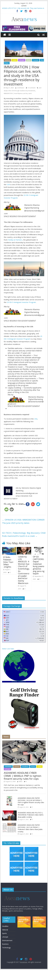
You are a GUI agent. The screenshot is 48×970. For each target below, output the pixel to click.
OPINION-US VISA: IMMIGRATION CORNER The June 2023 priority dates (23, 521)
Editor (20, 781)
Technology (6, 948)
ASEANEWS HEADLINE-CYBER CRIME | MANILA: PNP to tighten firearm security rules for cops (22, 775)
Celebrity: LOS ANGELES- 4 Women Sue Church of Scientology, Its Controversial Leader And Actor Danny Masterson (24, 570)
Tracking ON (22, 681)
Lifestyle (21, 60)
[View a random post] (43, 34)
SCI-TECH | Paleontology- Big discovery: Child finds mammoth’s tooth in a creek (23, 534)
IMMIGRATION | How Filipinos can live (16, 93)
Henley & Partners (15, 240)
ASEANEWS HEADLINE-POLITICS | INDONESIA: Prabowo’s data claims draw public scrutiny (30, 815)
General (7, 60)
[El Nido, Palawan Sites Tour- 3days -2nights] (9, 548)
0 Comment (31, 88)
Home (33, 767)
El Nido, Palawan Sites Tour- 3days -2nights (8, 562)
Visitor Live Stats (8, 649)
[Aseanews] (4, 34)
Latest (14, 60)
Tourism (35, 60)
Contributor (20, 88)
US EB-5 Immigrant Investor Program (21, 302)
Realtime (14, 681)
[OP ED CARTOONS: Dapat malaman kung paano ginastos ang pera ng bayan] (39, 548)
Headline (5, 926)
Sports (4, 933)
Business (5, 944)
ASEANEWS (8, 767)
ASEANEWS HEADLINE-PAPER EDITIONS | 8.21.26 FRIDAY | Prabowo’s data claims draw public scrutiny (30, 828)
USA (8, 184)
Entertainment (7, 940)
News (28, 60)
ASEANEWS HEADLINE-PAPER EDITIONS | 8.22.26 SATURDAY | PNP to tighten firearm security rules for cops (31, 801)
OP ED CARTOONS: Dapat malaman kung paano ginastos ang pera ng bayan (38, 565)
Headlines (25, 767)
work (30, 93)
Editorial (5, 930)
